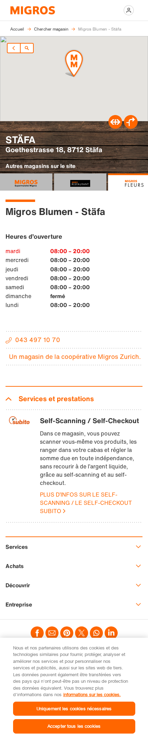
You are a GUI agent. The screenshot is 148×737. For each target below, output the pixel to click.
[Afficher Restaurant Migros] (80, 182)
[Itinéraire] (115, 127)
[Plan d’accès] (131, 127)
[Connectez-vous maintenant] (129, 10)
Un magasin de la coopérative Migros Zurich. (75, 356)
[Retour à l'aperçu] (27, 48)
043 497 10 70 (37, 339)
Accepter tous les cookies (74, 726)
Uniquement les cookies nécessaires (74, 708)
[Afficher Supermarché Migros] (26, 182)
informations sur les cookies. (92, 694)
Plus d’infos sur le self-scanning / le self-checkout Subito (86, 502)
